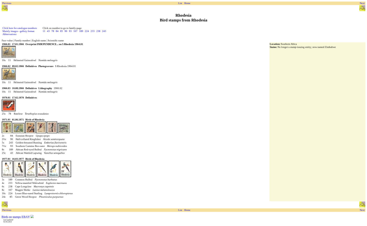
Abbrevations (9, 34)
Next (362, 3)
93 (70, 31)
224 (87, 31)
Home (187, 3)
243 (104, 31)
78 (52, 31)
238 (98, 31)
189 (81, 31)
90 (66, 31)
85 (61, 31)
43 (48, 31)
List (180, 3)
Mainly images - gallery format (18, 31)
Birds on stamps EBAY (16, 217)
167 (75, 31)
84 (57, 31)
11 (44, 31)
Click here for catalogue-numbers (19, 28)
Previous (6, 3)
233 (93, 31)
